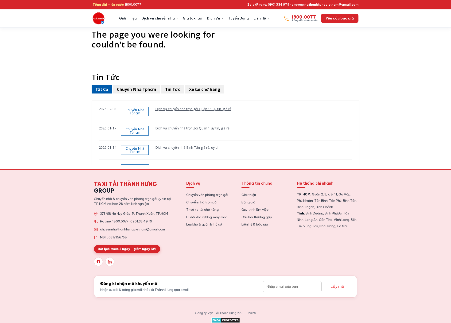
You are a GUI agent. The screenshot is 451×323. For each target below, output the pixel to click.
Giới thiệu (248, 195)
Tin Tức (172, 89)
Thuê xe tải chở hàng (202, 209)
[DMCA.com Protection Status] (225, 319)
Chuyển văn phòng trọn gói (207, 195)
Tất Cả (101, 89)
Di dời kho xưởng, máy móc (206, 217)
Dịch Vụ (213, 18)
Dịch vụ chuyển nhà (158, 18)
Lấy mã (337, 286)
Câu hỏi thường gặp (256, 217)
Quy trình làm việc (254, 209)
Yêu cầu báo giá (340, 18)
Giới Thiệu (128, 18)
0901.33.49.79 (141, 221)
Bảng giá (248, 202)
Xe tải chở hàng (204, 89)
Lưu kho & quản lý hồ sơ (204, 224)
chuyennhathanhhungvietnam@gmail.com (325, 4)
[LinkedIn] (109, 261)
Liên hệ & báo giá (254, 224)
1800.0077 (133, 4)
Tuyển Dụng (238, 18)
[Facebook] (98, 261)
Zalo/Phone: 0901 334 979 (268, 4)
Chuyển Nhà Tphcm (136, 89)
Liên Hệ (259, 18)
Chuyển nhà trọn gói (201, 202)
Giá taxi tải (192, 18)
